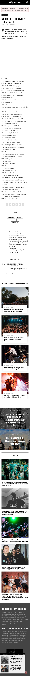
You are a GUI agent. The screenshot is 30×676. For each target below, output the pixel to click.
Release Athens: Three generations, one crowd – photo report (14, 368)
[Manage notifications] (26, 672)
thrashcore (15, 222)
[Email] (23, 204)
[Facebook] (7, 204)
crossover (11, 217)
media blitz (20, 220)
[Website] (18, 253)
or (14, 628)
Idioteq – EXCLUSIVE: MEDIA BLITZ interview (13, 264)
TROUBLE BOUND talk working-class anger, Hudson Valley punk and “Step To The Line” (16, 668)
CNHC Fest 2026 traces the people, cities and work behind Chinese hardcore (14, 339)
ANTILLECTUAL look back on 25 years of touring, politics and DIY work (14, 396)
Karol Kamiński (13, 232)
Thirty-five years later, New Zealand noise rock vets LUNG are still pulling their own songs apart (15, 540)
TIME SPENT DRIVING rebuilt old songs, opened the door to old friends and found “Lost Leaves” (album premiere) (15, 483)
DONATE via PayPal (7, 628)
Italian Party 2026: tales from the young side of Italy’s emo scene (13, 310)
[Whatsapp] (17, 204)
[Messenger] (10, 204)
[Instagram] (15, 253)
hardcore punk (10, 220)
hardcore (19, 217)
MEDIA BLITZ (9, 29)
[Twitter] (13, 204)
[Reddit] (20, 204)
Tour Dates (5, 15)
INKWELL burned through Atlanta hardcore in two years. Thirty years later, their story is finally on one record (16, 659)
